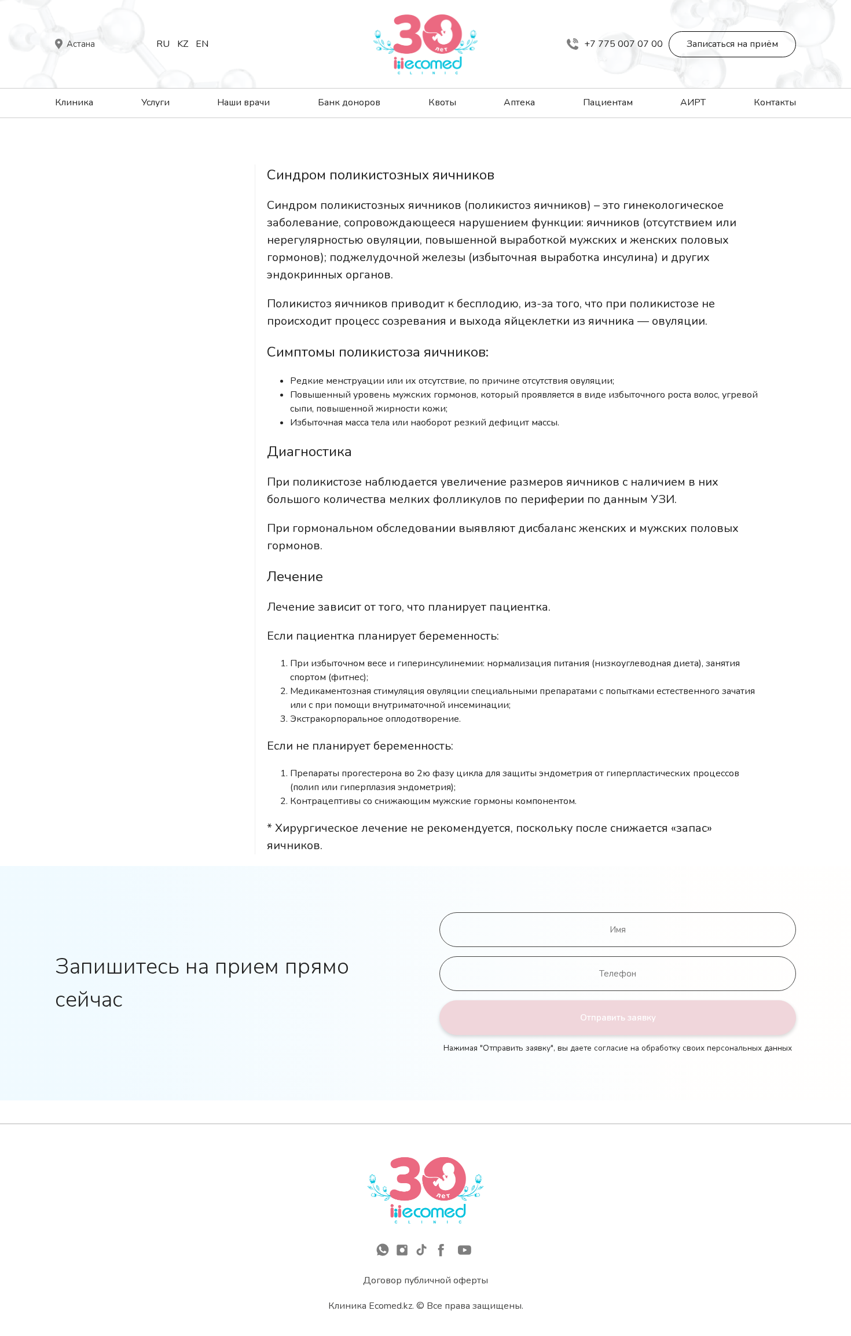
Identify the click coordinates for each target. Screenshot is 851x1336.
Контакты (775, 102)
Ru (163, 44)
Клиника (74, 102)
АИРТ (693, 102)
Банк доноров (349, 102)
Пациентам (608, 102)
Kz (182, 44)
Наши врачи (243, 102)
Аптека (519, 102)
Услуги (155, 102)
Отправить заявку (618, 1017)
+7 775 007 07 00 (623, 44)
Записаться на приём (732, 44)
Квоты (442, 102)
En (202, 44)
